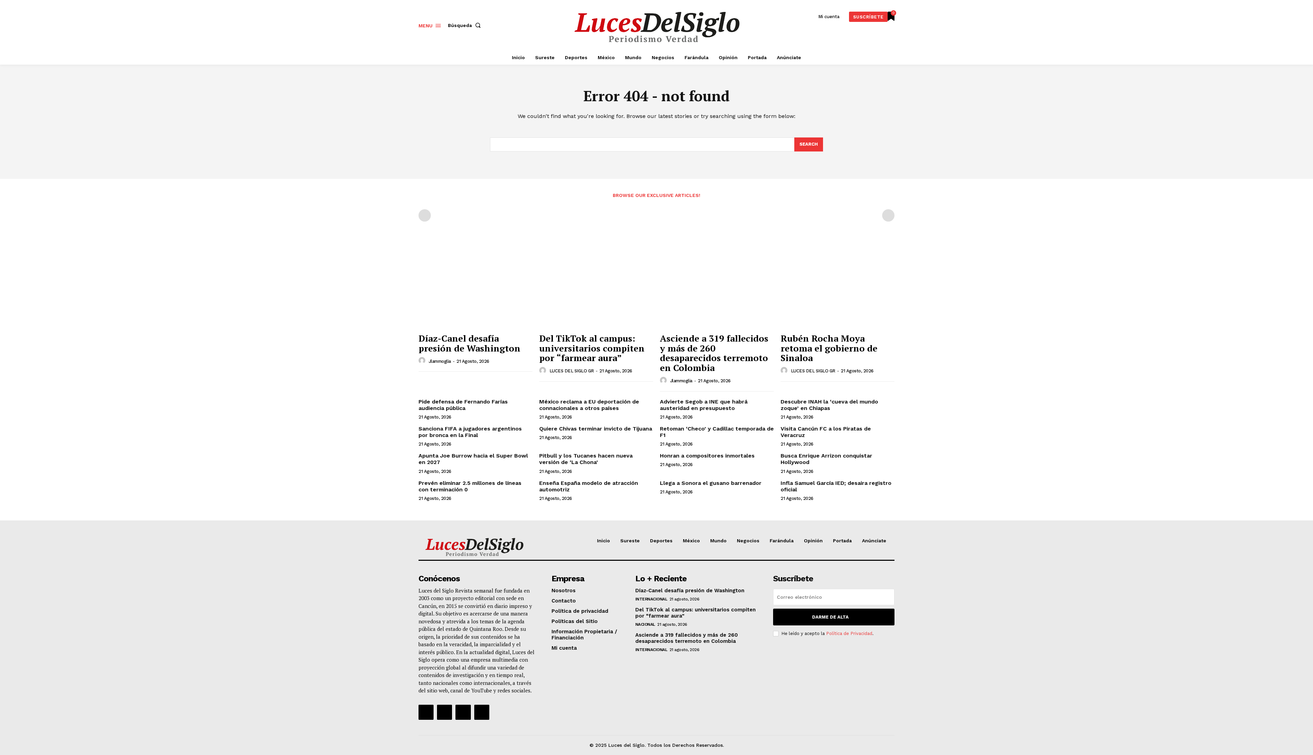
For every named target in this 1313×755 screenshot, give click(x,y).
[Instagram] (444, 712)
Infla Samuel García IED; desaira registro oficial (836, 486)
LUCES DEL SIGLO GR (571, 370)
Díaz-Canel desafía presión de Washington (469, 343)
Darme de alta (830, 617)
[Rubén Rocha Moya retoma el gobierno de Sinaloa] (837, 287)
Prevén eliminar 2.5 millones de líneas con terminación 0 (470, 486)
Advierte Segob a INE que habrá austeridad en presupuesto (703, 404)
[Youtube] (481, 712)
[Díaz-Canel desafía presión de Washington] (475, 287)
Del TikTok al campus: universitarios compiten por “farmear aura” (592, 347)
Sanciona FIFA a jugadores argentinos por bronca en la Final (470, 431)
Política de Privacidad (849, 633)
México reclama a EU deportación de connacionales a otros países (589, 404)
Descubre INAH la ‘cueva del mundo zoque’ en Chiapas (829, 404)
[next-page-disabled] (888, 215)
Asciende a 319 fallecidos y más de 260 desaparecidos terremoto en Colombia (714, 352)
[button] (465, 25)
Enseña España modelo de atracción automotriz (588, 486)
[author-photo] (423, 361)
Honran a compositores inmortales (707, 455)
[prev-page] (425, 215)
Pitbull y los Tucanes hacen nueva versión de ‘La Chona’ (586, 458)
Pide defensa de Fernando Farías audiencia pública (463, 404)
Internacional (651, 599)
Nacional (645, 624)
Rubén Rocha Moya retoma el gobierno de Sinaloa (829, 347)
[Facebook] (426, 712)
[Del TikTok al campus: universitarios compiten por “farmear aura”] (596, 287)
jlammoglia (440, 361)
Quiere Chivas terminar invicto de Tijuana (595, 428)
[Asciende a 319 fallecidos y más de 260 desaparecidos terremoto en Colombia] (717, 287)
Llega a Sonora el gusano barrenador (710, 483)
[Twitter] (462, 712)
